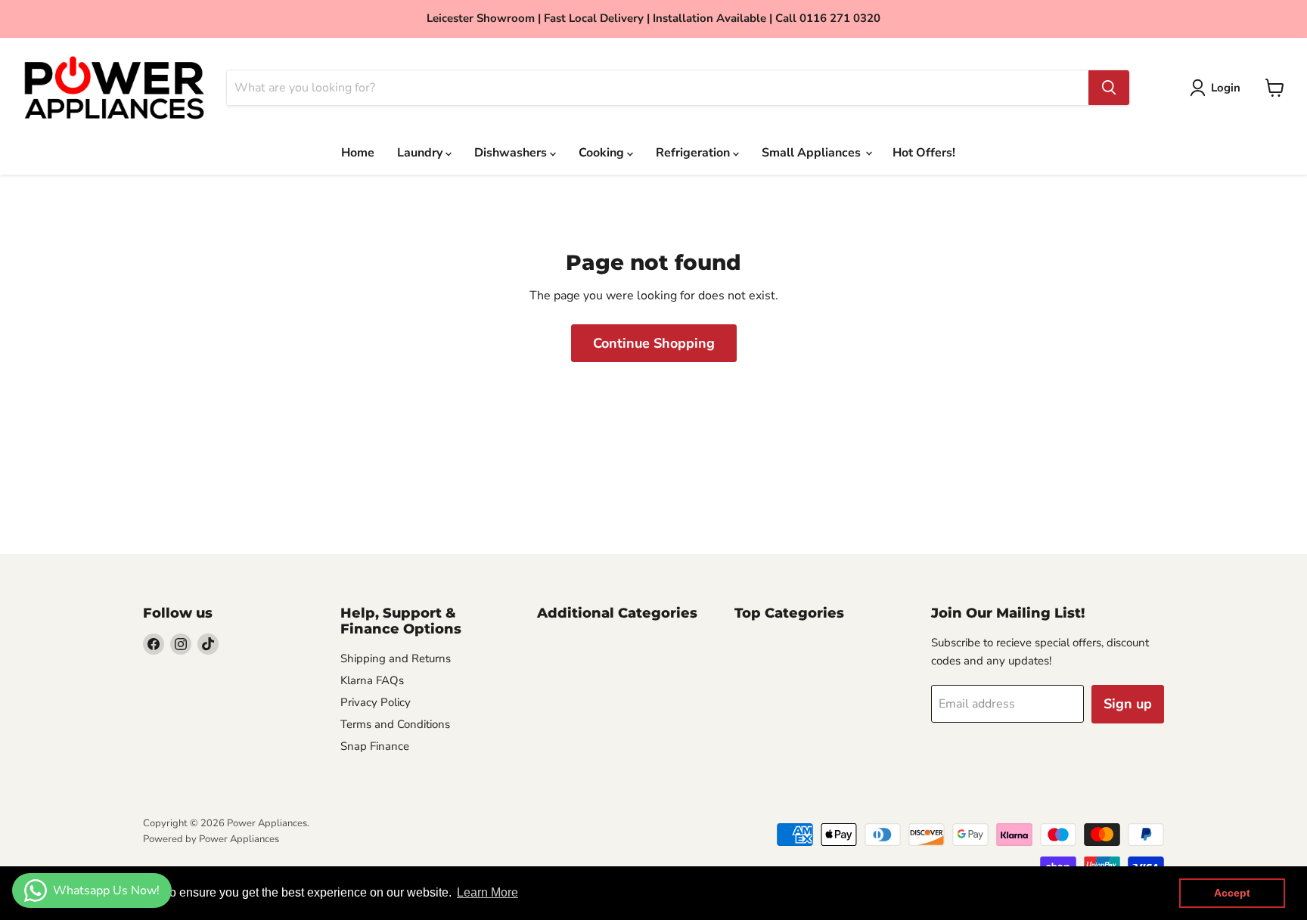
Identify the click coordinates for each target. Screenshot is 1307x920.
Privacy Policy (375, 702)
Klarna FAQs (372, 680)
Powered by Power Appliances (211, 839)
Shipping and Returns (395, 658)
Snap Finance (374, 746)
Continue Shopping (654, 343)
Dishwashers (512, 152)
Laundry (421, 152)
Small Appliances (813, 152)
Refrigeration (694, 152)
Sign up (1128, 704)
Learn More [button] (487, 892)
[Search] (1108, 87)
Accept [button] (1232, 893)
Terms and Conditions (395, 724)
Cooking (603, 152)
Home (357, 152)
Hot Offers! (924, 152)
